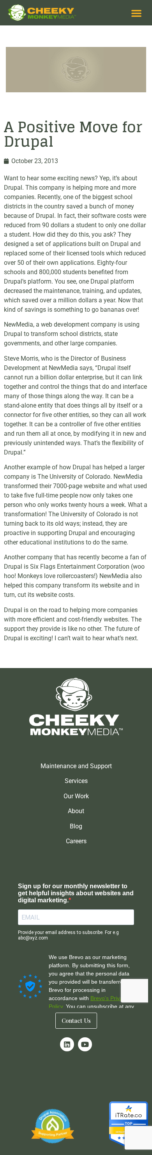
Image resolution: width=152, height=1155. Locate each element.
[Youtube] (85, 1044)
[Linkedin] (67, 1044)
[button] (136, 13)
